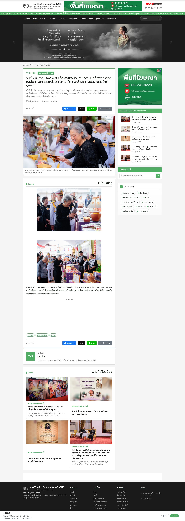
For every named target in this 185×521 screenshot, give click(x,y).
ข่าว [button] (34, 18)
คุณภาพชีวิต (73, 498)
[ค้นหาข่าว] (160, 18)
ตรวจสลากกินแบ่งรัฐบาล (130, 202)
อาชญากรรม (73, 502)
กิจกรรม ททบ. (121, 495)
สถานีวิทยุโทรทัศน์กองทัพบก (48, 5)
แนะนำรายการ (121, 498)
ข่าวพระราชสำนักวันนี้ (44, 65)
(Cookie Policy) (27, 518)
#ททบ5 (53, 335)
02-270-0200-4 (147, 498)
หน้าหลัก (27, 18)
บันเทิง (95, 495)
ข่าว (33, 65)
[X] (155, 7)
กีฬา (95, 492)
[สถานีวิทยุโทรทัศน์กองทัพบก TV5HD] (28, 6)
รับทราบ (174, 516)
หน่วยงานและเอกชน (123, 502)
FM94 (91, 18)
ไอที (71, 508)
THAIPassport (147, 202)
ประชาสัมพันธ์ (121, 492)
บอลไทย (139, 206)
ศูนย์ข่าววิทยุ (100, 18)
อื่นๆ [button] (83, 18)
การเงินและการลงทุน (100, 505)
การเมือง (72, 492)
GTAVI (146, 197)
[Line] (161, 7)
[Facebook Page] (146, 7)
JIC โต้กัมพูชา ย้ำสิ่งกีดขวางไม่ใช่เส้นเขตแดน (32, 13)
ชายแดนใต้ (151, 206)
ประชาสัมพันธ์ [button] (73, 18)
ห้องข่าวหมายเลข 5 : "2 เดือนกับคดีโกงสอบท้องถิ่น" (61, 13)
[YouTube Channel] (149, 7)
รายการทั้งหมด (121, 508)
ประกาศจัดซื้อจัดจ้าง (123, 505)
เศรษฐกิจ (72, 495)
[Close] (181, 516)
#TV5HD (30, 335)
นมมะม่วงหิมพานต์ (128, 193)
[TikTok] (158, 7)
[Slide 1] (90, 61)
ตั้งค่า (166, 516)
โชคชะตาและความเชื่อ (100, 508)
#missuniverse (142, 211)
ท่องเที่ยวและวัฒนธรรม (100, 502)
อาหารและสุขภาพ (99, 498)
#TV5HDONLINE (42, 335)
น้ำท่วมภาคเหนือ (127, 211)
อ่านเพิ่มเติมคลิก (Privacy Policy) (11, 518)
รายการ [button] (42, 18)
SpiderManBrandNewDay (130, 197)
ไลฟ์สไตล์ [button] (52, 18)
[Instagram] (152, 7)
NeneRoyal (142, 193)
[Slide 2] (94, 61)
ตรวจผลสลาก (111, 18)
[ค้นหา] (158, 176)
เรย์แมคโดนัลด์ (127, 206)
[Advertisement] (69, 315)
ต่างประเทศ (73, 505)
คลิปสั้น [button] (62, 18)
